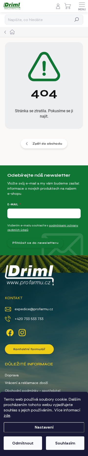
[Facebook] (9, 331)
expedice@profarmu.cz (34, 309)
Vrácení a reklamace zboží (26, 383)
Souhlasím (65, 443)
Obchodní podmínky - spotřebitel (32, 390)
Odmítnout (22, 443)
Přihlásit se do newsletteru (35, 243)
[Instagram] (21, 331)
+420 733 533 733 (29, 319)
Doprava (12, 375)
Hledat (77, 19)
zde (7, 415)
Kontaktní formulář (29, 349)
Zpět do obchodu (47, 143)
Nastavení (44, 427)
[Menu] (82, 6)
